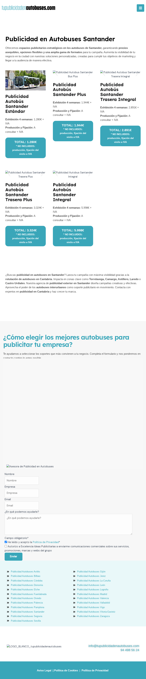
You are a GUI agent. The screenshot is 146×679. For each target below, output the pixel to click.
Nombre (9, 474)
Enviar (13, 556)
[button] (9, 80)
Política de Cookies (66, 670)
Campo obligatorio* (16, 538)
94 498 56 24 (130, 650)
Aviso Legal (44, 670)
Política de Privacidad (46, 542)
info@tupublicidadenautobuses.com (113, 646)
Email (8, 499)
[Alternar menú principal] (140, 8)
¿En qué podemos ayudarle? (22, 512)
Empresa (10, 487)
